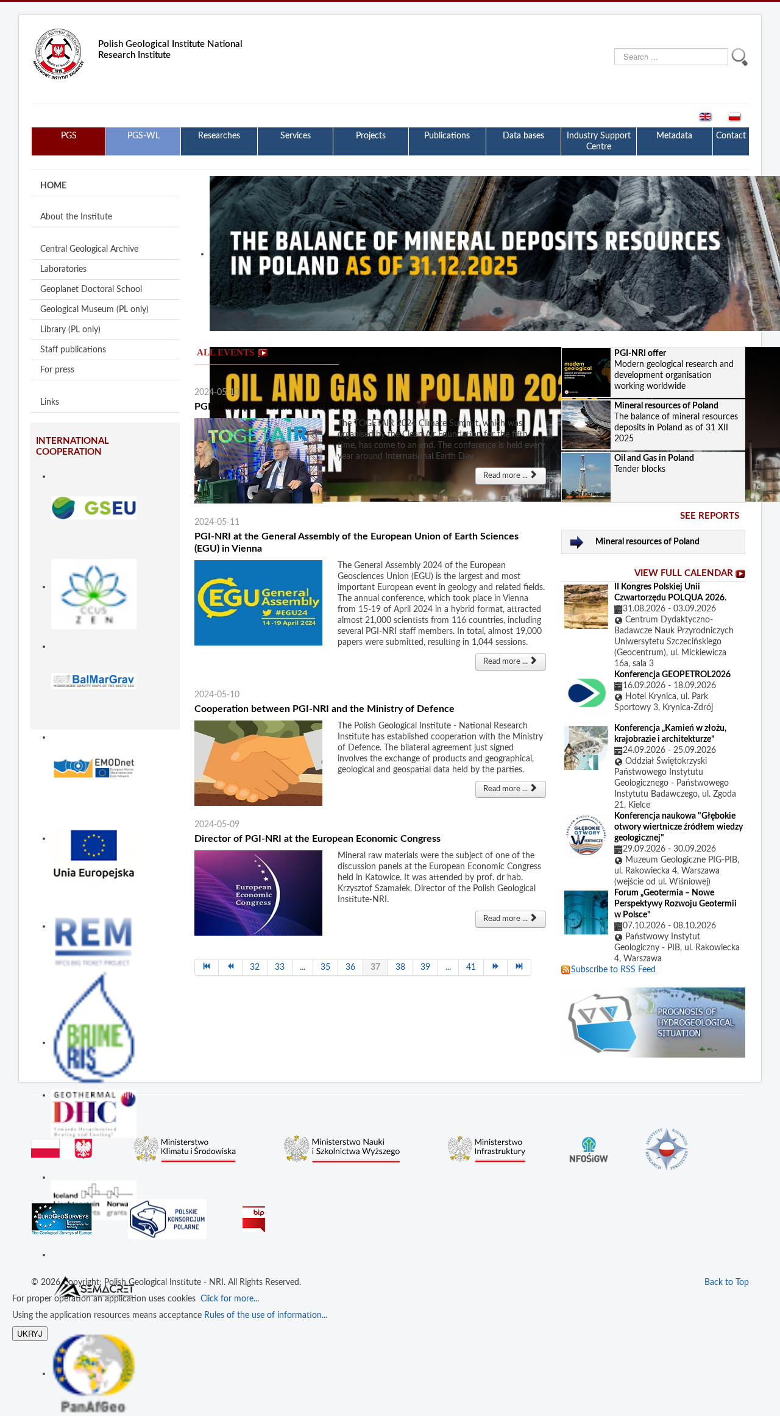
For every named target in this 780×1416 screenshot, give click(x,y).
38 (400, 967)
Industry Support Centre (599, 141)
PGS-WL (143, 136)
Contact (731, 136)
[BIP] (254, 1210)
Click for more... (227, 1299)
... (302, 967)
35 (325, 967)
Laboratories (63, 269)
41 (471, 967)
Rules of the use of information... (265, 1315)
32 (255, 967)
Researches (219, 136)
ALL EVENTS (225, 352)
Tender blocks (654, 464)
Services (295, 136)
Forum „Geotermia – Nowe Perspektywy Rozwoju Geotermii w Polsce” (675, 904)
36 (350, 967)
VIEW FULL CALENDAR (683, 573)
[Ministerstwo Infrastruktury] (486, 1146)
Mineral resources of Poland (647, 542)
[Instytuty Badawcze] (666, 1148)
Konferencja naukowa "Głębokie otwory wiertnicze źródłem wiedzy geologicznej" (678, 827)
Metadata (674, 136)
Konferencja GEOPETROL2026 (672, 675)
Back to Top (726, 1282)
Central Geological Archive (89, 249)
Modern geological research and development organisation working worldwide (674, 370)
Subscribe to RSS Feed (613, 970)
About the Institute (76, 217)
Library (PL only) (70, 330)
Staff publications (73, 350)
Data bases (523, 136)
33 (280, 967)
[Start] (206, 967)
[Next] (496, 967)
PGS (69, 136)
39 (425, 967)
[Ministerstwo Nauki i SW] (342, 1147)
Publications (447, 136)
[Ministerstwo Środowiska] (185, 1146)
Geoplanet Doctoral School (91, 289)
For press (57, 370)
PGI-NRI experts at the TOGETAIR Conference (296, 406)
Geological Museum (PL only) (94, 309)
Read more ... (506, 476)
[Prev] (231, 967)
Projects (371, 136)
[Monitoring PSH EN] (653, 1022)
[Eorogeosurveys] (61, 1213)
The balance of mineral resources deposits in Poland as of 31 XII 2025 (676, 422)
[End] (519, 967)
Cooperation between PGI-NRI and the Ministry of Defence (324, 709)
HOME (53, 186)
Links (49, 402)
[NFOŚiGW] (588, 1143)
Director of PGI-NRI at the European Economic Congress (317, 839)
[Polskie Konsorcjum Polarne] (167, 1217)
